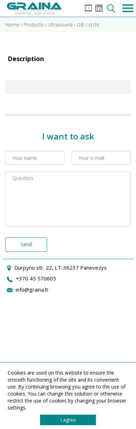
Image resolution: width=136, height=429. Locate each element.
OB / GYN (88, 24)
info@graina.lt (32, 289)
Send (26, 244)
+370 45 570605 (36, 278)
